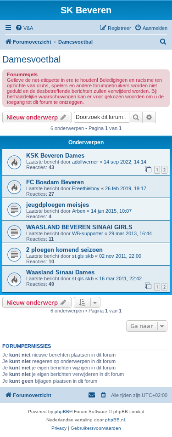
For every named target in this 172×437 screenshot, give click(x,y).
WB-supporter (87, 233)
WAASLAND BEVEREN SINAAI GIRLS (79, 227)
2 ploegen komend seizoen (64, 249)
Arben (78, 211)
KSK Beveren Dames (55, 155)
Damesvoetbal (31, 59)
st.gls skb (83, 256)
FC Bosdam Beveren (55, 182)
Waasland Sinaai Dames (60, 272)
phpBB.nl (115, 419)
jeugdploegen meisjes (57, 204)
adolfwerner (85, 162)
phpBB (62, 411)
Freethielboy (86, 188)
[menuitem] (24, 28)
